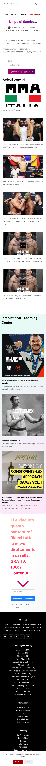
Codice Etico (23, 738)
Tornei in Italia (20, 694)
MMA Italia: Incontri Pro (20, 677)
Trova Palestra (23, 719)
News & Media (20, 682)
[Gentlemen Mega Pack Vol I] (23, 415)
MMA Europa (20, 674)
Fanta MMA (20, 659)
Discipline (21, 656)
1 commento (35, 30)
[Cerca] (36, 4)
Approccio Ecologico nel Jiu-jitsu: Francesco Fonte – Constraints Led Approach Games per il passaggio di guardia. (22, 499)
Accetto (17, 762)
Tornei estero (20, 691)
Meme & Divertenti (20, 662)
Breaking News (23, 722)
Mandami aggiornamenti (23, 598)
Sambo (25, 30)
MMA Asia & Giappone (20, 668)
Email (11, 61)
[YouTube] (22, 636)
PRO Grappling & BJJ (20, 685)
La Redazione (23, 735)
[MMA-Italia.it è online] (23, 95)
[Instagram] (17, 636)
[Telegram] (28, 636)
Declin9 (28, 762)
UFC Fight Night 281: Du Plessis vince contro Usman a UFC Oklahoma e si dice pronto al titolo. (22, 221)
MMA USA (20, 680)
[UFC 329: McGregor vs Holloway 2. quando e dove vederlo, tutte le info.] (23, 280)
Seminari (20, 688)
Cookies (23, 713)
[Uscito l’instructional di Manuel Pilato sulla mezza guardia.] (23, 355)
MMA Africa (21, 665)
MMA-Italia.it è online (12, 110)
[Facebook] (5, 636)
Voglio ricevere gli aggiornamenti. (21, 72)
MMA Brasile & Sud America (21, 671)
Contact (23, 741)
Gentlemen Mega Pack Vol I (12, 440)
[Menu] (41, 4)
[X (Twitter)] (11, 636)
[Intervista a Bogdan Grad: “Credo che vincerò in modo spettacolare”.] (23, 166)
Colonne (21, 653)
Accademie (21, 650)
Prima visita (23, 716)
